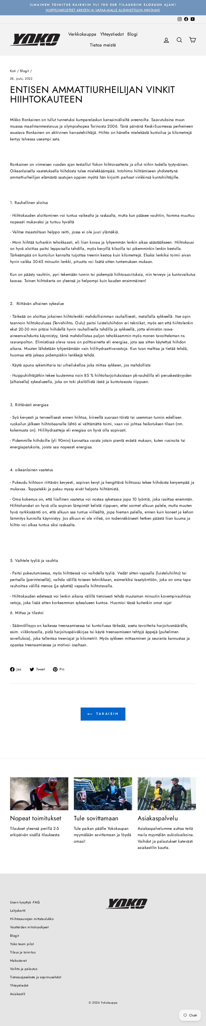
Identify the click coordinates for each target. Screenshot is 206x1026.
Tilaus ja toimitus (22, 952)
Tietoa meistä (103, 45)
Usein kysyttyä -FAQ (25, 902)
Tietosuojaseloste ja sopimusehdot (35, 977)
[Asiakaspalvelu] (167, 793)
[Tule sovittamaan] (103, 793)
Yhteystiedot (112, 34)
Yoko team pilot (22, 943)
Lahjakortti (18, 910)
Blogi (132, 34)
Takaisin (106, 713)
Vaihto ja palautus (23, 968)
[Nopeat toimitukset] (39, 793)
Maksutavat (18, 960)
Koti (13, 70)
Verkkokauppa (82, 34)
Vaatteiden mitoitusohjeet (29, 927)
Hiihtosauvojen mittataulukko (32, 918)
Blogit (24, 70)
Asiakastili (17, 993)
